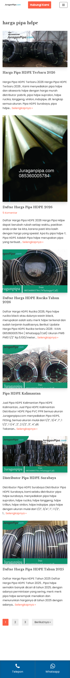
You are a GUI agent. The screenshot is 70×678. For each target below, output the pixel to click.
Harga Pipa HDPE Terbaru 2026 (29, 72)
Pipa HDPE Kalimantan (22, 393)
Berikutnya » (42, 622)
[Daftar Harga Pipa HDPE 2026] (35, 158)
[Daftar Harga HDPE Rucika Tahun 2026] (35, 271)
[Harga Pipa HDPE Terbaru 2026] (35, 49)
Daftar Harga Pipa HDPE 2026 (27, 207)
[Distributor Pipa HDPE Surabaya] (35, 454)
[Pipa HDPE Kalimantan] (35, 366)
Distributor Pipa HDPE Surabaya (29, 478)
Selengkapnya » (22, 108)
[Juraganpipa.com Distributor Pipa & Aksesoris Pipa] (13, 4)
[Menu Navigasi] (63, 5)
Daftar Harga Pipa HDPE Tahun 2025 (33, 569)
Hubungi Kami (39, 5)
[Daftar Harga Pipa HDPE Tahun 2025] (35, 542)
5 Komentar (10, 212)
